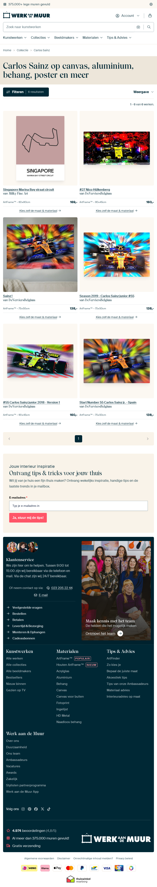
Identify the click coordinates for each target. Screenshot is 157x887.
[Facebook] (36, 809)
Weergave (141, 92)
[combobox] (68, 27)
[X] (42, 809)
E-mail (43, 595)
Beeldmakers (64, 37)
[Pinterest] (29, 809)
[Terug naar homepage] (26, 14)
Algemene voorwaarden (39, 858)
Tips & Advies (117, 37)
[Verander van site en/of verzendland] (151, 4)
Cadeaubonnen (23, 638)
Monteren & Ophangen (28, 632)
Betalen (18, 620)
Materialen (91, 37)
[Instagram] (23, 809)
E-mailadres (18, 497)
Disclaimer (63, 858)
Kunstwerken (12, 37)
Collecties (38, 37)
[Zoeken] (149, 27)
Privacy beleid (124, 858)
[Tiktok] (49, 809)
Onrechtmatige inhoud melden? (93, 858)
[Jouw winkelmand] (150, 16)
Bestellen (19, 614)
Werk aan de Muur (25, 733)
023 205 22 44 (62, 588)
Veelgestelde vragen (27, 608)
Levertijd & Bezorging (27, 626)
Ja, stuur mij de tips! (28, 517)
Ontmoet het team (100, 633)
